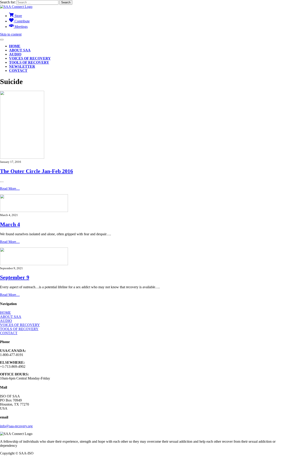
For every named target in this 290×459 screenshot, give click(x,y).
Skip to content (11, 34)
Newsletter (22, 66)
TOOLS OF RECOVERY (19, 329)
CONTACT (8, 333)
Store (18, 16)
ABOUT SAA (10, 317)
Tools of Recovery (29, 62)
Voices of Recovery (30, 58)
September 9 (14, 277)
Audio (15, 54)
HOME (5, 313)
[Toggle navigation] (2, 39)
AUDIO (6, 321)
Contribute (22, 21)
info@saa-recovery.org (16, 426)
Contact (18, 70)
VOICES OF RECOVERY (20, 325)
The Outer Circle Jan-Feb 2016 (36, 171)
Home (14, 46)
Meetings (21, 27)
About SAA (20, 50)
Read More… (10, 188)
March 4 (10, 224)
